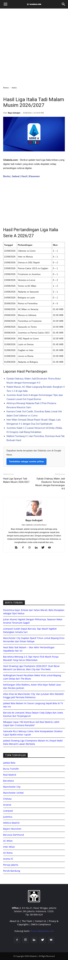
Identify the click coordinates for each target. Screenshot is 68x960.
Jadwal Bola (9, 762)
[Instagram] (30, 548)
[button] (63, 4)
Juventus (7, 816)
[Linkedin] (37, 548)
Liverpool (8, 810)
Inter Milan (9, 846)
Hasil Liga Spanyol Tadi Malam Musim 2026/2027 (16, 480)
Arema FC (8, 858)
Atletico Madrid (11, 822)
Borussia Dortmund (13, 834)
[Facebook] (24, 548)
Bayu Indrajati (14, 113)
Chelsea (7, 798)
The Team (27, 921)
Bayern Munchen (12, 828)
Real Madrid (9, 774)
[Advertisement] (34, 46)
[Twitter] (44, 548)
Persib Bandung (11, 870)
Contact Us (40, 921)
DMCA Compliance (41, 924)
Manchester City (11, 786)
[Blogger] (17, 548)
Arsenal (7, 804)
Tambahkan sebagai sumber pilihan (26, 461)
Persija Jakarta (10, 864)
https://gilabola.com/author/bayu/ (34, 525)
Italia (14, 87)
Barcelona (8, 780)
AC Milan (8, 840)
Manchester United (13, 792)
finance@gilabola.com (42, 931)
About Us (14, 921)
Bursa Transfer (11, 768)
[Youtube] (50, 548)
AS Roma (7, 852)
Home (6, 87)
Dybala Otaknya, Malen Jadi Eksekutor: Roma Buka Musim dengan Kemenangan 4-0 (50, 483)
